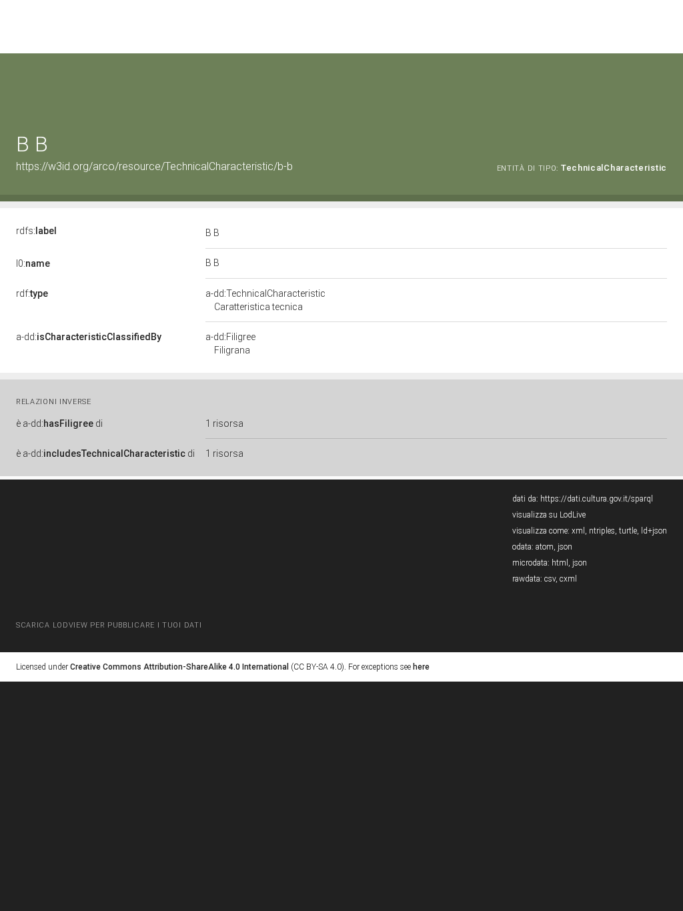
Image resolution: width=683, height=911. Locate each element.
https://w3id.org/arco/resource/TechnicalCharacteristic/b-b (154, 166)
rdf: (32, 293)
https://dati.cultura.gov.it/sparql (596, 499)
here (421, 667)
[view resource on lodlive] (660, 86)
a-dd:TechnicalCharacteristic (265, 300)
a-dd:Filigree (230, 343)
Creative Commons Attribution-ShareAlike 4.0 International (179, 667)
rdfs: (36, 230)
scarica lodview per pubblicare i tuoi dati (108, 625)
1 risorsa (224, 423)
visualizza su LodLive (549, 515)
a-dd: (88, 336)
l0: (33, 263)
